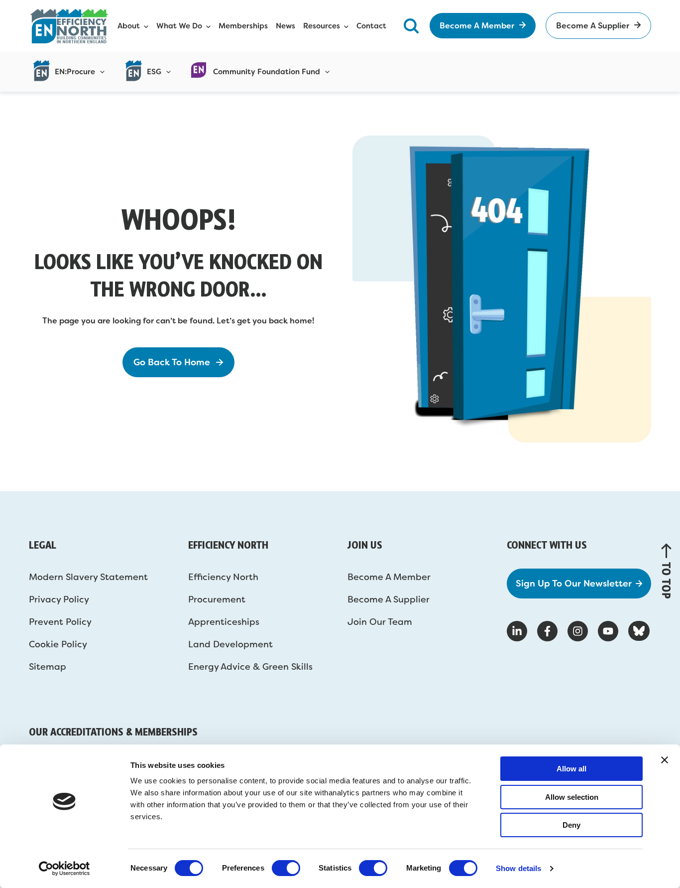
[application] (100, 72)
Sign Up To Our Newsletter (574, 584)
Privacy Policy (59, 599)
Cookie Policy (58, 644)
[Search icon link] (411, 25)
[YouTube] (608, 631)
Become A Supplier (388, 599)
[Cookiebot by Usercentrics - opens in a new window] (64, 868)
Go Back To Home (171, 362)
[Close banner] (664, 759)
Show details (518, 868)
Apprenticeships (223, 622)
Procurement (216, 599)
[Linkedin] (517, 631)
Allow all (571, 768)
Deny (571, 825)
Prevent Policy (60, 622)
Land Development (230, 644)
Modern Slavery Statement (88, 577)
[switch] (286, 868)
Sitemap (47, 667)
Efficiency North (223, 577)
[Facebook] (547, 631)
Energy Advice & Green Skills (250, 667)
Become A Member (389, 577)
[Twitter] (639, 631)
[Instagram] (577, 631)
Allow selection (571, 797)
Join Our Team (379, 622)
